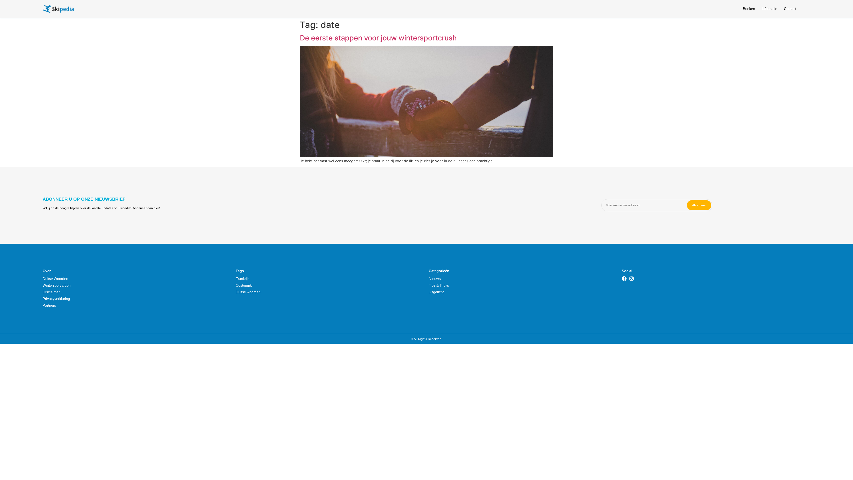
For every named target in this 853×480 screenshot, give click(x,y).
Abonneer (699, 205)
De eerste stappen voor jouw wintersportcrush (378, 38)
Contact (790, 9)
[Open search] (807, 9)
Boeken (749, 9)
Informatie (769, 9)
